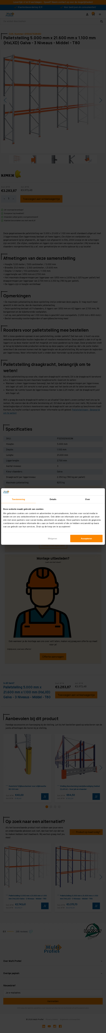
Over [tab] (87, 499)
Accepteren (86, 538)
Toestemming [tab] (18, 499)
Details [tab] (53, 499)
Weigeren (52, 538)
